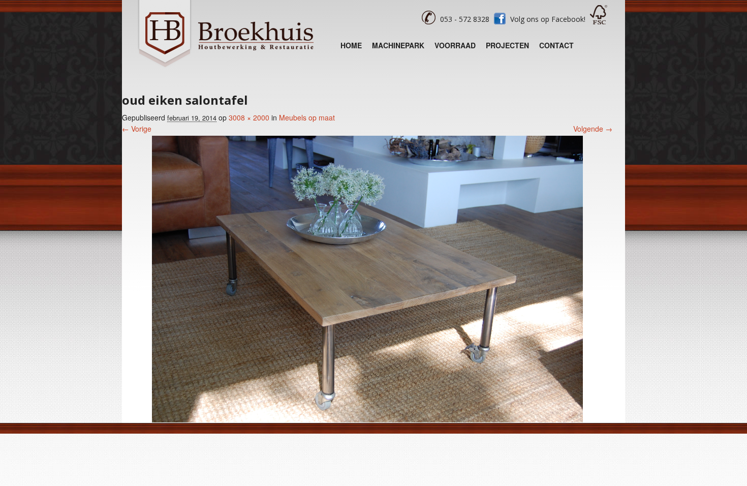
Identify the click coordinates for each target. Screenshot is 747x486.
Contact (556, 45)
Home (351, 45)
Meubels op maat (307, 117)
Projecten (507, 45)
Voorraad (455, 45)
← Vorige (136, 129)
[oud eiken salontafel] (367, 419)
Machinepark (398, 45)
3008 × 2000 (249, 117)
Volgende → (592, 129)
